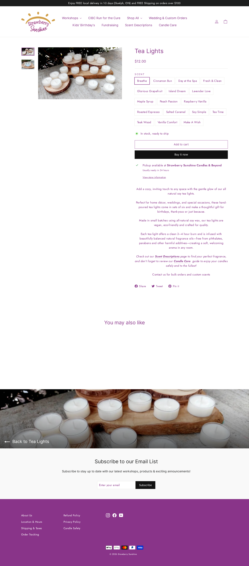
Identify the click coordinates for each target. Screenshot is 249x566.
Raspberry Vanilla (195, 101)
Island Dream (177, 91)
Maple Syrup (145, 101)
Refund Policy (72, 515)
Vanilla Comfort (167, 122)
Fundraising (110, 25)
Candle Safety (72, 528)
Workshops (70, 18)
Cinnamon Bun (162, 81)
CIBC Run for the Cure (104, 18)
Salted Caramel (176, 112)
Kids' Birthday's (83, 25)
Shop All (133, 18)
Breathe (142, 81)
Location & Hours (31, 522)
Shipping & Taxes (31, 528)
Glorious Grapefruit (149, 91)
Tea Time (218, 112)
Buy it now (181, 154)
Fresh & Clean (212, 81)
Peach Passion (169, 101)
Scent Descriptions (138, 25)
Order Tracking (30, 534)
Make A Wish (192, 122)
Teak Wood (144, 122)
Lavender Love (201, 91)
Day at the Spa (187, 81)
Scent (140, 74)
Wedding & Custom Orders (168, 18)
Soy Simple (199, 112)
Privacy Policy (72, 522)
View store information (154, 177)
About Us (26, 515)
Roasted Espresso (148, 112)
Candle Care (168, 25)
